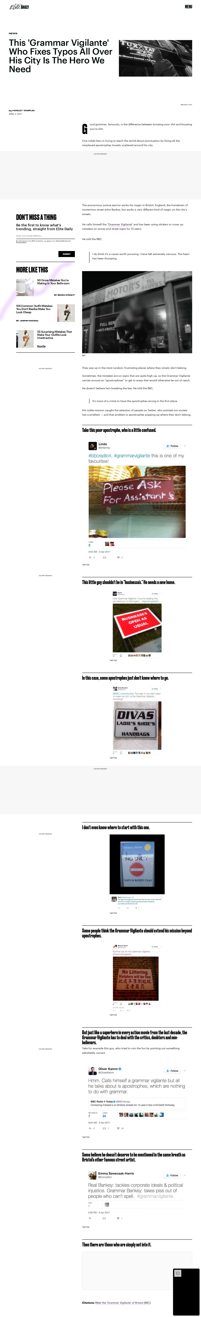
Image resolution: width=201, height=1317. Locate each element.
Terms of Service (62, 241)
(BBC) (147, 1302)
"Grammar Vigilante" (120, 224)
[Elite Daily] (19, 7)
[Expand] (176, 1271)
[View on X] (137, 1271)
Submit (66, 254)
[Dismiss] (196, 1271)
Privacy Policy (21, 242)
